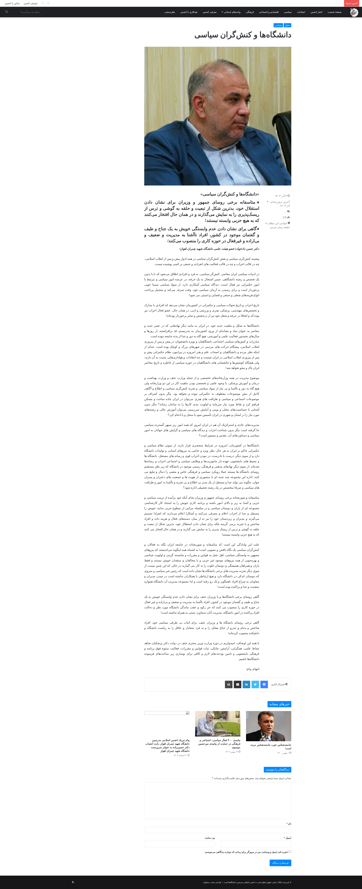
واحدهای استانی (232, 12)
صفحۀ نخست (334, 12)
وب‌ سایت (210, 837)
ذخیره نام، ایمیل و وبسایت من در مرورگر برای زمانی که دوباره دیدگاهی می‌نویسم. (246, 852)
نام (288, 823)
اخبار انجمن (316, 12)
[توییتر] (255, 684)
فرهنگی (250, 12)
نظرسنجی (170, 12)
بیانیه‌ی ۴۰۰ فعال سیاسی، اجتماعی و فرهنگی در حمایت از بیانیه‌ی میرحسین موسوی (219, 744)
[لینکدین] (246, 684)
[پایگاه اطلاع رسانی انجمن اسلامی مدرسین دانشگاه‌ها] (353, 12)
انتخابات (301, 12)
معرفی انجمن (31, 3)
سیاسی (288, 12)
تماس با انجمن (12, 3)
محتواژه (206, 882)
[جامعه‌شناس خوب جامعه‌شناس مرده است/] (268, 726)
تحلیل (287, 25)
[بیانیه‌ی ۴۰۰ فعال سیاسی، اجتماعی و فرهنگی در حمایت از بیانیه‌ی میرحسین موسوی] (217, 723)
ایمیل (287, 837)
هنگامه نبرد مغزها (333, 3)
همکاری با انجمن (188, 12)
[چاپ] (228, 684)
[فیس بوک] (264, 684)
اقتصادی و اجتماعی (269, 12)
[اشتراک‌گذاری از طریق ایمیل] (237, 684)
